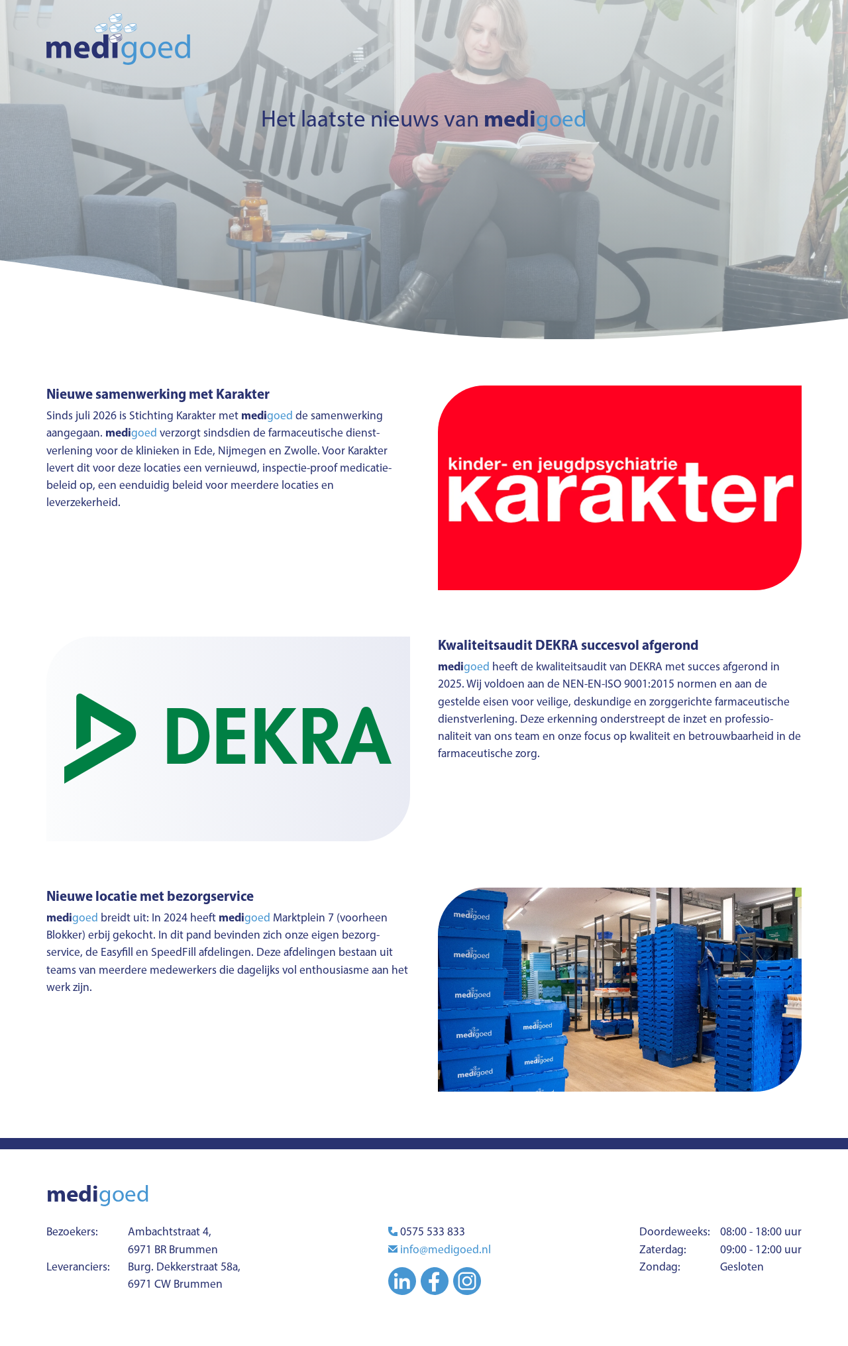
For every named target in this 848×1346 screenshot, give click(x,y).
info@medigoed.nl (445, 1249)
